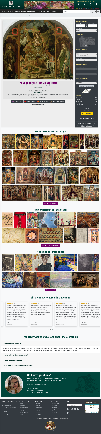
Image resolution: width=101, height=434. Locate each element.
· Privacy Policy (22, 409)
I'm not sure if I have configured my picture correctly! (18, 365)
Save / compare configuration (87, 86)
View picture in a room (58, 101)
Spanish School (22, 15)
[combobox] (86, 30)
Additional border (79, 28)
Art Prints (6, 11)
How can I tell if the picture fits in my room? (16, 355)
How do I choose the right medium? (13, 360)
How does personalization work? (13, 343)
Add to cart (87, 113)
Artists (11, 11)
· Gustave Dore (54, 412)
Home (2, 15)
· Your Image (37, 403)
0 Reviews (41, 104)
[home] (2, 11)
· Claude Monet (54, 405)
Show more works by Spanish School (50, 245)
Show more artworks (50, 290)
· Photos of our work (39, 410)
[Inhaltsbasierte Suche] (94, 11)
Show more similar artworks (50, 203)
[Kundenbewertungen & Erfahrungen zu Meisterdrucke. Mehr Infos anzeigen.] (92, 407)
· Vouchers (37, 412)
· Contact (21, 403)
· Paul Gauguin (54, 407)
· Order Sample (38, 414)
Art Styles (23, 11)
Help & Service (46, 11)
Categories (17, 11)
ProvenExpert (11, 323)
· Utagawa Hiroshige (55, 410)
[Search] (91, 11)
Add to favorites (30, 101)
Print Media (39, 11)
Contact (54, 11)
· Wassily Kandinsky (55, 409)
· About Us (21, 414)
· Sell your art (37, 405)
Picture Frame (31, 11)
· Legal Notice (22, 405)
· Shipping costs (38, 407)
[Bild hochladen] (98, 11)
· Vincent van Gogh (55, 403)
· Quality (36, 409)
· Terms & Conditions (23, 407)
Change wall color (43, 101)
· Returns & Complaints (23, 412)
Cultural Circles (14, 15)
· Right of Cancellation (23, 410)
